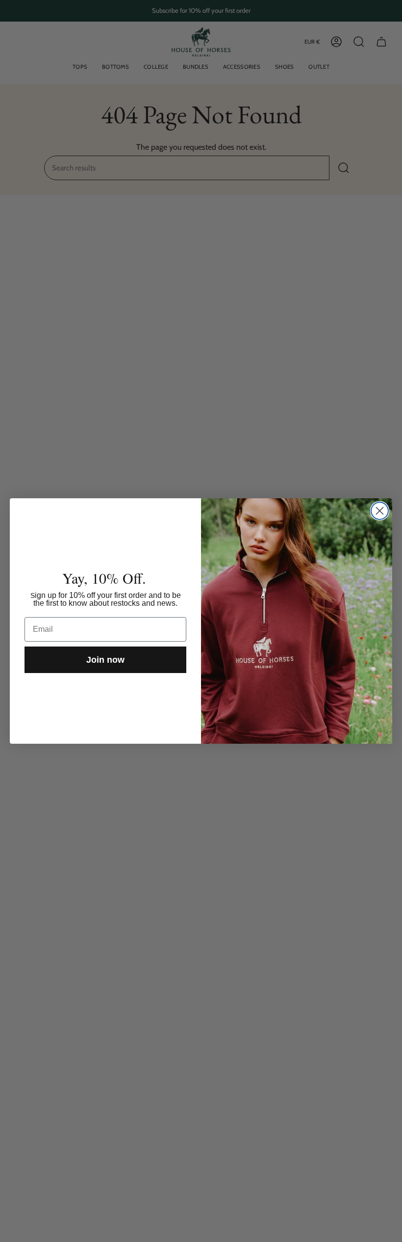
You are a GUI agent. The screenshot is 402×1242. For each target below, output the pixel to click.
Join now (105, 660)
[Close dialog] (379, 510)
